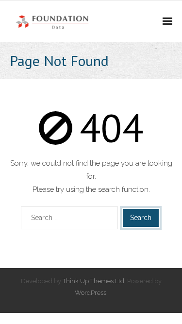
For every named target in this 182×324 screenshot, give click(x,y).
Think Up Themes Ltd (93, 281)
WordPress (90, 292)
